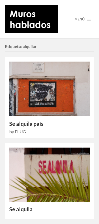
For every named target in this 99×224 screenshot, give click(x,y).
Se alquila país (26, 123)
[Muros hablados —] (49, 19)
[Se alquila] (49, 175)
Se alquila (20, 209)
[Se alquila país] (49, 89)
